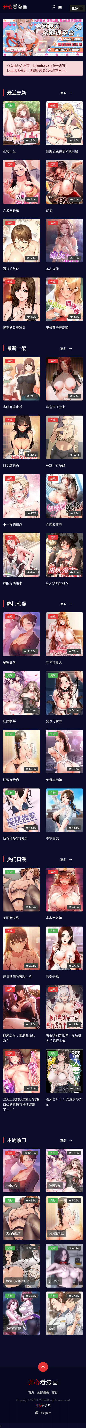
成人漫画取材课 (57, 583)
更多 (64, 93)
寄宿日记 (52, 838)
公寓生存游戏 (55, 465)
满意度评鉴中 (55, 407)
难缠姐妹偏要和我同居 (62, 151)
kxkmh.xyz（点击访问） (50, 65)
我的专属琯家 (12, 583)
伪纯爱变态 (54, 524)
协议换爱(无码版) (15, 838)
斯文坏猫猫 (11, 465)
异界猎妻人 (54, 662)
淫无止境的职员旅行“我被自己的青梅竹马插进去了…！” (21, 1104)
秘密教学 (9, 662)
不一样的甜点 (12, 524)
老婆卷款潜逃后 (14, 327)
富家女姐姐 (54, 918)
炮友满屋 (52, 269)
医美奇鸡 (52, 976)
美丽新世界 (11, 918)
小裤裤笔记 (13, 1328)
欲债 (49, 210)
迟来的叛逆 (11, 269)
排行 (55, 1392)
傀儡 (52, 1328)
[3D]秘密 (54, 1281)
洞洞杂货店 (11, 780)
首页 (31, 1392)
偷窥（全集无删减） (19, 1281)
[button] (77, 8)
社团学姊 (9, 721)
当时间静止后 (12, 407)
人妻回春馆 (11, 210)
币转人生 (9, 151)
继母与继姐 (54, 780)
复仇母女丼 (54, 721)
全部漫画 (43, 1392)
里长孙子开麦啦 (57, 327)
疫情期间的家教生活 (17, 976)
